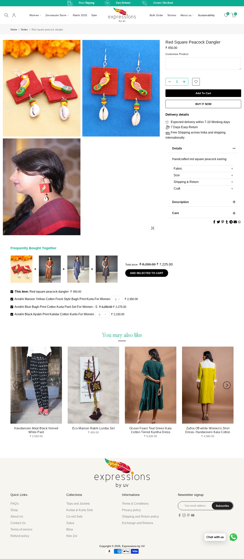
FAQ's (14, 503)
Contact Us (18, 523)
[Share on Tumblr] (227, 222)
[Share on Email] (235, 222)
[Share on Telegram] (231, 222)
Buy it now (203, 104)
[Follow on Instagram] (184, 515)
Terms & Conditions (135, 503)
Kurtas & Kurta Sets (79, 510)
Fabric (178, 168)
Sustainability (206, 15)
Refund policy (19, 536)
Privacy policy (131, 510)
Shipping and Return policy (140, 516)
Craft (177, 188)
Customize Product (176, 54)
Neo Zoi (71, 536)
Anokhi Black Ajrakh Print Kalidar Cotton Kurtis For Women (54, 314)
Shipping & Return (186, 181)
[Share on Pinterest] (222, 222)
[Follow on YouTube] (192, 515)
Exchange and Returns (137, 523)
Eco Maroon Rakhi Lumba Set (93, 428)
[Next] (227, 385)
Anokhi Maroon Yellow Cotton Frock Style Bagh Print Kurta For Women (62, 299)
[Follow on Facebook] (179, 515)
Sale (94, 15)
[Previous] (17, 385)
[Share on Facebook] (214, 222)
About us (186, 15)
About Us (16, 516)
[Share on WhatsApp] (239, 222)
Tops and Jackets (78, 503)
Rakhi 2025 (80, 15)
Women (34, 15)
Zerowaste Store (56, 15)
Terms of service (21, 529)
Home (13, 29)
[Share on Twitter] (218, 222)
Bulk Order (156, 15)
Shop (14, 510)
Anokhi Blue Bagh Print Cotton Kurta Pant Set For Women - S (55, 306)
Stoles (24, 29)
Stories (171, 15)
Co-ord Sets (74, 516)
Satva (70, 523)
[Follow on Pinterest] (188, 515)
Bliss (69, 529)
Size (177, 175)
